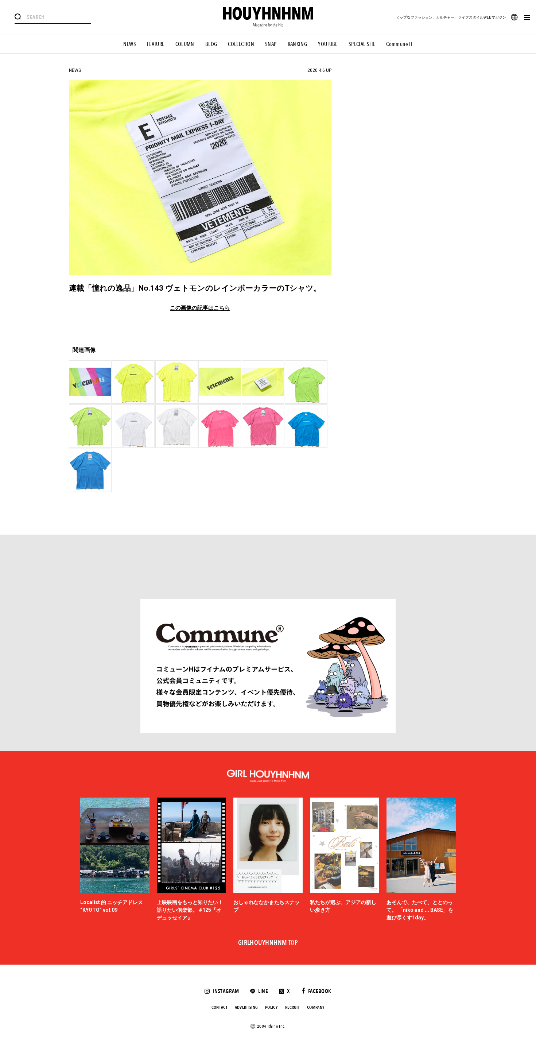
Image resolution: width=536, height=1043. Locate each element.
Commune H (399, 44)
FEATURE (155, 44)
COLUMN (184, 44)
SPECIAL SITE (362, 44)
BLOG (211, 44)
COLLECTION (241, 44)
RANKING (297, 44)
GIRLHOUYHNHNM (268, 943)
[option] (114, 860)
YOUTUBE (328, 44)
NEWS (129, 44)
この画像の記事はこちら (200, 308)
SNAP (271, 44)
